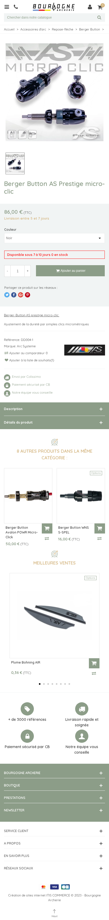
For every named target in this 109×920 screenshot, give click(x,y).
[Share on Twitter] (7, 294)
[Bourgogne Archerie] (53, 6)
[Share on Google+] (20, 294)
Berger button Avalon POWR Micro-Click (22, 532)
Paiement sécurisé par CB (27, 746)
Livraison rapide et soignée (81, 722)
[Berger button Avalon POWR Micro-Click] (28, 495)
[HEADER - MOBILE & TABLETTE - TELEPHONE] (17, 7)
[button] (39, 684)
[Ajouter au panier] (47, 528)
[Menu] (8, 7)
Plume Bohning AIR (25, 662)
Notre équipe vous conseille (82, 749)
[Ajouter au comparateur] (47, 538)
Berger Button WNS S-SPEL (73, 530)
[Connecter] (90, 7)
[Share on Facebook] (13, 294)
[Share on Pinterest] (27, 294)
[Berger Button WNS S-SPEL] (81, 495)
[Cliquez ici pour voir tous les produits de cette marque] (84, 350)
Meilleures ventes (54, 563)
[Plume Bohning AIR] (54, 615)
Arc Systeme (26, 346)
